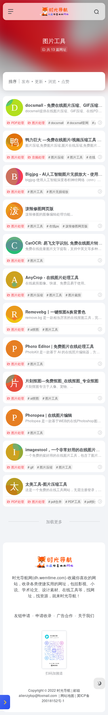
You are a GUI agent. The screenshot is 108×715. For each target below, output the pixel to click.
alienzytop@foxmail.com (38, 695)
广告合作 (65, 615)
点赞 (65, 81)
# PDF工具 (73, 501)
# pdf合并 (55, 501)
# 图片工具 (75, 157)
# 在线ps (53, 226)
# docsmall (55, 122)
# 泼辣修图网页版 (75, 226)
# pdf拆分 (91, 501)
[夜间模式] (99, 683)
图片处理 (38, 122)
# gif (30, 467)
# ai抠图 (33, 329)
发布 (26, 81)
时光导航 (64, 690)
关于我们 (86, 615)
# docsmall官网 (77, 122)
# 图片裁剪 (73, 294)
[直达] (100, 122)
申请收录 (43, 615)
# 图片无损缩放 (57, 191)
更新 (39, 81)
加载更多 (54, 521)
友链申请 (22, 615)
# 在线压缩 (94, 157)
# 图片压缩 (56, 157)
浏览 (52, 81)
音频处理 (38, 157)
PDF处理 (17, 122)
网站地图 (67, 695)
